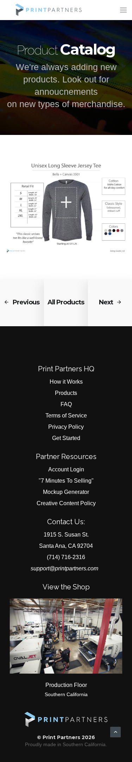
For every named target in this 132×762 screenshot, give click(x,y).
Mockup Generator (66, 492)
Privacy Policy (66, 427)
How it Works (66, 382)
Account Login (66, 469)
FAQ (66, 404)
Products (66, 393)
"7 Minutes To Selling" (66, 481)
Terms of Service (66, 416)
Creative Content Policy (66, 503)
